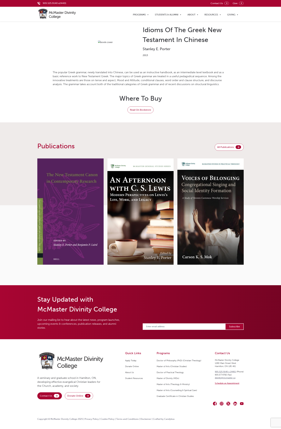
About (191, 14)
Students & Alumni (166, 14)
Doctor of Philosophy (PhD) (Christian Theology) (179, 360)
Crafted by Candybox (164, 419)
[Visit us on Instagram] (221, 404)
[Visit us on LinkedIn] (235, 404)
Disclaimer (145, 419)
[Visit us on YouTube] (242, 404)
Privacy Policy (92, 419)
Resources (211, 14)
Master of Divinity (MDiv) (168, 378)
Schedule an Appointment (227, 383)
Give (235, 3)
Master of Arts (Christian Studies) (172, 366)
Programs (139, 14)
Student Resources (134, 378)
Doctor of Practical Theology (170, 372)
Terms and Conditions (127, 419)
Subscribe (234, 326)
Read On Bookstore (140, 109)
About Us (129, 372)
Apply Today (130, 360)
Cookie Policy (107, 419)
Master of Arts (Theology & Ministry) (173, 384)
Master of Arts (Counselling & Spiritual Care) (177, 390)
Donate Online (75, 395)
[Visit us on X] (228, 404)
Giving (231, 14)
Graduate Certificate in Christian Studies (175, 396)
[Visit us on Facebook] (215, 404)
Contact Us (217, 3)
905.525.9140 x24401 (54, 3)
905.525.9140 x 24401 (225, 371)
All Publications (225, 147)
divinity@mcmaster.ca (225, 378)
